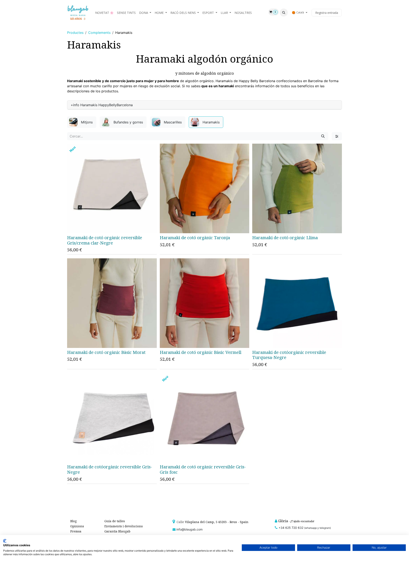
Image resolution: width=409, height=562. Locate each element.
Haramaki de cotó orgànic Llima (285, 237)
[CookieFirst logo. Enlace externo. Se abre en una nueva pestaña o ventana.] (4, 541)
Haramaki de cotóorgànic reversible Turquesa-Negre (289, 354)
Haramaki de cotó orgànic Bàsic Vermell (200, 352)
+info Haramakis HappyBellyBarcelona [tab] (102, 105)
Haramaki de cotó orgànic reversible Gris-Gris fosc (203, 469)
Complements (99, 32)
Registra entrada (326, 13)
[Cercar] (323, 136)
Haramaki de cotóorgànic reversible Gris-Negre (109, 469)
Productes (75, 32)
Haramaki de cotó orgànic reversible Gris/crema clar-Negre (104, 240)
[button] (284, 13)
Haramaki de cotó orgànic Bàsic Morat (106, 352)
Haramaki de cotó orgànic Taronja (195, 237)
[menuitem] (104, 13)
